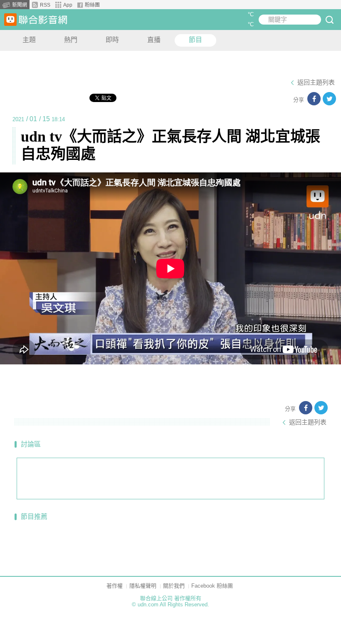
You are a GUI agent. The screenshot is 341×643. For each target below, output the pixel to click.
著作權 (114, 586)
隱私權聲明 (142, 586)
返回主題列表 (316, 82)
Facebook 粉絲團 (212, 586)
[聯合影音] (43, 19)
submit (329, 19)
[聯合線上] (10, 19)
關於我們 (174, 586)
